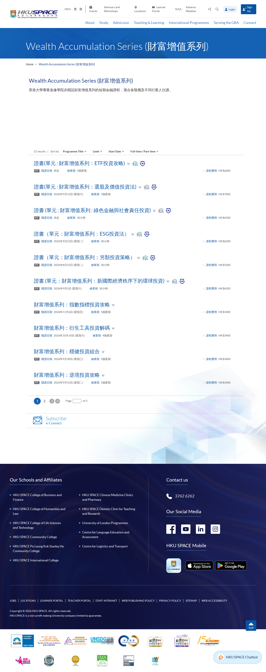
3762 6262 (185, 496)
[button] (217, 9)
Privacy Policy (170, 600)
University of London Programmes (105, 523)
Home (29, 64)
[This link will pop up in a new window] (199, 565)
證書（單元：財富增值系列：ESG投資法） (81, 234)
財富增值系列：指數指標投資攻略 (72, 304)
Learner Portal (159, 9)
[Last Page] (57, 401)
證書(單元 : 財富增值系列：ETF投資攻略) (79, 163)
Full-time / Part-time (142, 151)
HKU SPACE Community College (35, 537)
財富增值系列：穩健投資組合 (67, 351)
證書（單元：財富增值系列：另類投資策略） (84, 257)
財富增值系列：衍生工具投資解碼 (72, 328)
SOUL (178, 9)
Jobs (13, 600)
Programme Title (73, 151)
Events (93, 11)
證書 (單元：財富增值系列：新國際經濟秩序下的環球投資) (99, 281)
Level (96, 151)
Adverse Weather (191, 9)
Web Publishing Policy (138, 600)
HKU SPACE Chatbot (242, 657)
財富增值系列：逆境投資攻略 (67, 375)
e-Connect (56, 420)
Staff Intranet (106, 600)
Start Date (115, 151)
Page (68, 400)
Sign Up (249, 9)
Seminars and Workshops (112, 9)
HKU (68, 9)
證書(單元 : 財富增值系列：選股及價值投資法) (85, 187)
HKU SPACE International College (36, 560)
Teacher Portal (79, 600)
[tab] (136, 163)
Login (232, 9)
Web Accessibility (214, 600)
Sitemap (191, 600)
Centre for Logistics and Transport (105, 546)
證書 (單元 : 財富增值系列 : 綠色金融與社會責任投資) (92, 210)
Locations (140, 11)
